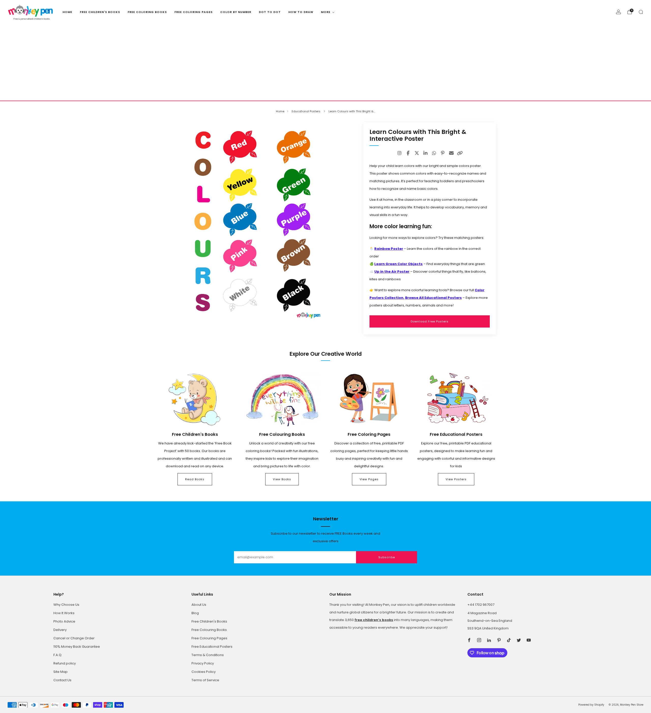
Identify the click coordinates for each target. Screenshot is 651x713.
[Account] (618, 11)
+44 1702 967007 (480, 604)
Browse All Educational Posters (433, 297)
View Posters (456, 479)
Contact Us (62, 680)
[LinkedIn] (425, 153)
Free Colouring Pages (209, 638)
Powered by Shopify (591, 705)
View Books (282, 479)
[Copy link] (460, 153)
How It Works (64, 613)
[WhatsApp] (434, 153)
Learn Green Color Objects (398, 263)
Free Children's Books (100, 12)
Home (67, 12)
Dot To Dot (270, 12)
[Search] (640, 11)
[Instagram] (399, 153)
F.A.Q (57, 655)
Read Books (194, 479)
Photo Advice (64, 621)
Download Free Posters (430, 321)
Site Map (60, 671)
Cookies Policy (203, 671)
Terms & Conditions (207, 655)
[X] (417, 153)
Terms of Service (205, 680)
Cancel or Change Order (74, 638)
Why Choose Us (66, 604)
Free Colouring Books (209, 629)
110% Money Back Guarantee (76, 646)
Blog (195, 613)
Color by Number (235, 12)
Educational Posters (306, 111)
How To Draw (300, 12)
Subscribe (386, 557)
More (325, 12)
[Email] (451, 153)
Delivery (60, 629)
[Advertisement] (325, 62)
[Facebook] (408, 153)
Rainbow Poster (388, 248)
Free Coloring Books (147, 12)
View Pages (369, 479)
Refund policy (64, 663)
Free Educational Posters (211, 646)
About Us (198, 604)
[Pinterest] (443, 153)
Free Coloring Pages (193, 12)
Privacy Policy (202, 663)
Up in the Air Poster (391, 271)
